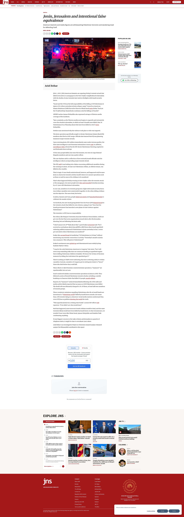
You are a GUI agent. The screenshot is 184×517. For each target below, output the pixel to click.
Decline (174, 511)
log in (75, 390)
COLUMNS (122, 444)
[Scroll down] (63, 466)
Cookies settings (151, 511)
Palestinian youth (69, 294)
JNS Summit (73, 6)
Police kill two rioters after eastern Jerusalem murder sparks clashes (54, 444)
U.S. (18, 2)
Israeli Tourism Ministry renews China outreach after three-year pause (53, 438)
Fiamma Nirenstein (122, 48)
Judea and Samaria (55, 6)
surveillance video (59, 147)
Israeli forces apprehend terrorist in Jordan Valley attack (54, 427)
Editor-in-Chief (80, 6)
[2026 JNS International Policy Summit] (129, 486)
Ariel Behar (47, 30)
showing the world (76, 299)
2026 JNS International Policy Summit (129, 496)
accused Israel (65, 235)
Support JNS (176, 2)
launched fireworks (96, 197)
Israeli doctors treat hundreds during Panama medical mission (55, 461)
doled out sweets (81, 197)
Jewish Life (50, 2)
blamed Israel (97, 203)
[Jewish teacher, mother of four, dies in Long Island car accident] (79, 450)
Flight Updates (47, 6)
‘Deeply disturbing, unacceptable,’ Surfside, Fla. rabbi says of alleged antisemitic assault (103, 462)
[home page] (5, 2)
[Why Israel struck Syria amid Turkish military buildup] (130, 429)
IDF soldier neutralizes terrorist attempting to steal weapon (53, 432)
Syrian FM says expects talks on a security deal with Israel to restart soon (103, 438)
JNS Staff (95, 441)
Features (67, 2)
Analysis (30, 2)
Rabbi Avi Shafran (131, 463)
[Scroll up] (61, 466)
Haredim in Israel (63, 6)
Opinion (37, 2)
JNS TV (43, 2)
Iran (69, 6)
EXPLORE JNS (53, 415)
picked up (73, 243)
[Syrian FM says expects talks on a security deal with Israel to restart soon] (104, 426)
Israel (12, 2)
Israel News (95, 434)
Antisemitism (59, 2)
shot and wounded (85, 183)
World (23, 2)
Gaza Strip (56, 336)
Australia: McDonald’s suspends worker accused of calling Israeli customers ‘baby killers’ (54, 450)
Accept (162, 511)
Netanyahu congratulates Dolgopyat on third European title (55, 456)
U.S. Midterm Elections (29, 6)
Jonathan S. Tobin (122, 58)
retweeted (91, 225)
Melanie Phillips (121, 65)
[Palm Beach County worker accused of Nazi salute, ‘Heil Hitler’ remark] (79, 426)
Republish (65, 33)
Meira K (120, 441)
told (97, 303)
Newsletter (160, 2)
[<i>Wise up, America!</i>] (137, 65)
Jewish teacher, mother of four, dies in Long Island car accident (79, 461)
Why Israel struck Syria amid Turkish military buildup (128, 438)
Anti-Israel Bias (66, 336)
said (92, 144)
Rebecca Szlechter (72, 440)
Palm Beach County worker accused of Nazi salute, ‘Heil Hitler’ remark (79, 437)
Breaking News (50, 421)
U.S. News (70, 434)
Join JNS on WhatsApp (130, 80)
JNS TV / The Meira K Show (124, 435)
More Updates (48, 466)
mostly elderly (90, 278)
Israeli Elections (39, 6)
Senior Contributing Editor (123, 42)
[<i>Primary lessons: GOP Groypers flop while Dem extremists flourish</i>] (137, 55)
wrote (91, 108)
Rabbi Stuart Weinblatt (132, 454)
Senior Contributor (122, 62)
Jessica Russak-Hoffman (73, 463)
